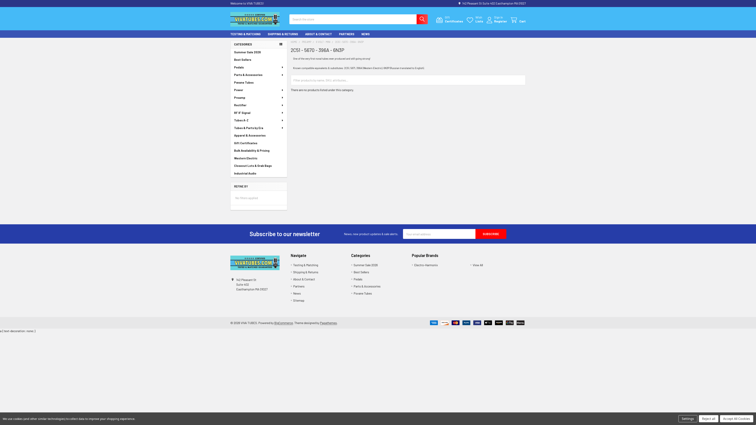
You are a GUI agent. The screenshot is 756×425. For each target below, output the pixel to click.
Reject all (708, 419)
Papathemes (328, 323)
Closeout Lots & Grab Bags (253, 165)
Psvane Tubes (244, 82)
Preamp (239, 97)
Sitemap (298, 300)
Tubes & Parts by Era (248, 128)
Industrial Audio (245, 173)
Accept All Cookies (736, 419)
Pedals (239, 67)
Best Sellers (242, 59)
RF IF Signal (242, 113)
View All (478, 265)
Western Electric (245, 158)
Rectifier (240, 105)
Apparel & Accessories (250, 135)
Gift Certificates (245, 143)
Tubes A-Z (241, 120)
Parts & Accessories (248, 75)
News (365, 34)
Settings (688, 419)
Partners (346, 34)
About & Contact (318, 34)
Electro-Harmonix (426, 265)
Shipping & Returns (283, 34)
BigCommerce (283, 323)
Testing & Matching (245, 34)
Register (500, 21)
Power (238, 90)
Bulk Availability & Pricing (252, 150)
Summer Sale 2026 (247, 52)
